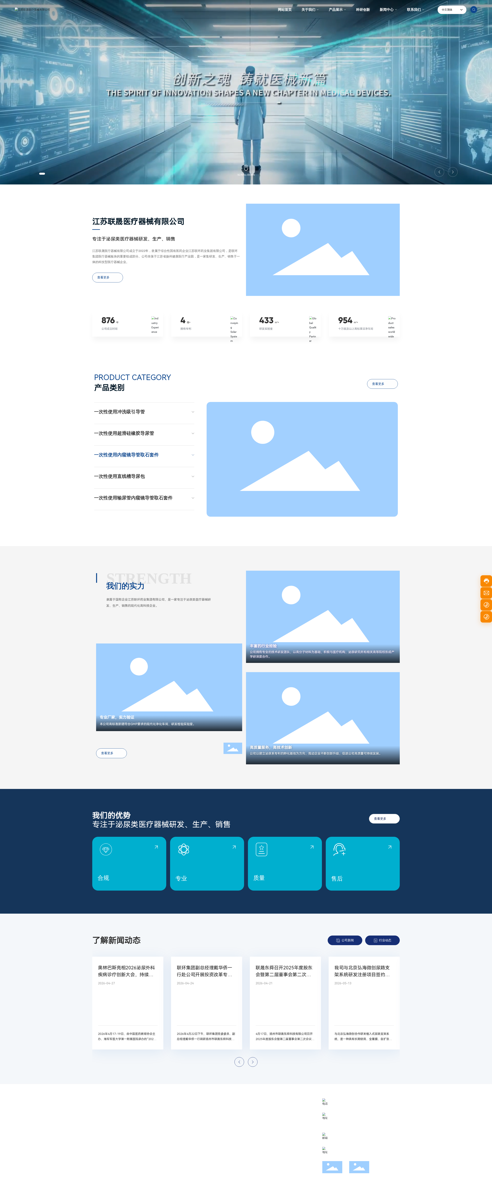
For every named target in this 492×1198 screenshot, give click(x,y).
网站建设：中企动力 (372, 1192)
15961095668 (341, 1120)
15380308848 (341, 1126)
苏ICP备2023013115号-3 (165, 1192)
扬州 (387, 1192)
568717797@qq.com (349, 1140)
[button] (42, 174)
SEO (395, 1192)
